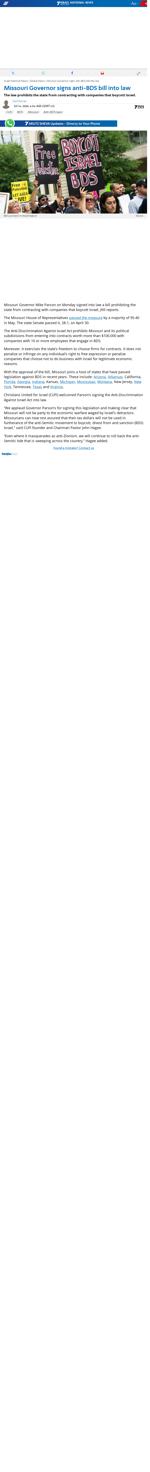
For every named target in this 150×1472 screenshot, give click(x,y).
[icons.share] (143, 3)
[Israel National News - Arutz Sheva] (75, 3)
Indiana (38, 381)
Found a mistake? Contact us (73, 448)
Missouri (33, 112)
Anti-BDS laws (53, 112)
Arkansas (115, 376)
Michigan (67, 381)
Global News (37, 81)
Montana (104, 381)
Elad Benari (19, 101)
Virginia (56, 386)
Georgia (23, 381)
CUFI (9, 112)
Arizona (100, 376)
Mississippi (86, 381)
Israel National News (16, 81)
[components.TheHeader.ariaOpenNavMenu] (24, 3)
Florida (9, 381)
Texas (37, 386)
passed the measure (86, 317)
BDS (20, 112)
